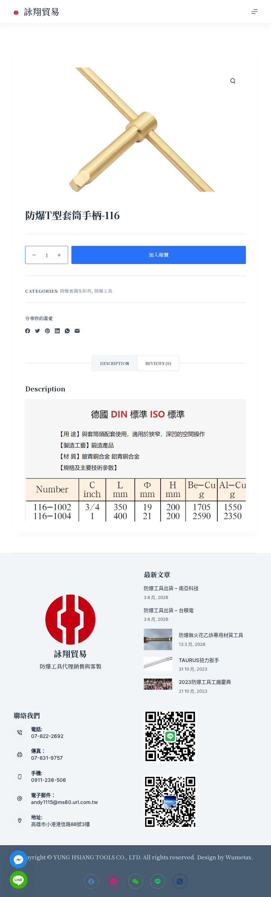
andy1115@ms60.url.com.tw (64, 802)
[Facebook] (27, 330)
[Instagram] (113, 881)
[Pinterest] (47, 330)
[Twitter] (37, 330)
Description (114, 363)
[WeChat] (135, 881)
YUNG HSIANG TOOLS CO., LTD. (96, 857)
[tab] (114, 363)
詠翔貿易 (41, 11)
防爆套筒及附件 (76, 291)
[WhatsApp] (67, 330)
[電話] (180, 881)
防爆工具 (104, 291)
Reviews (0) (158, 363)
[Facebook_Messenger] (18, 859)
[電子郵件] (77, 330)
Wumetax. (239, 857)
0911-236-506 (48, 780)
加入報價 (159, 254)
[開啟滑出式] (254, 12)
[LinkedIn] (57, 330)
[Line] (157, 881)
